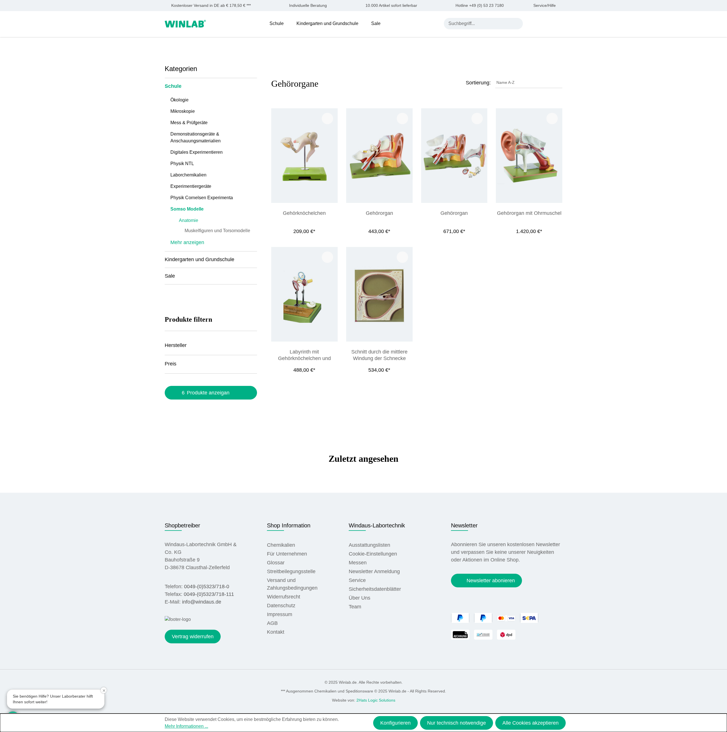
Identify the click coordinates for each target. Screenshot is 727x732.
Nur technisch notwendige (456, 723)
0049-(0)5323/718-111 (209, 594)
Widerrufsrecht (283, 597)
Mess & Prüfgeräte (189, 122)
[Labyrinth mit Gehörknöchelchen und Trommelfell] (304, 294)
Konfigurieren (395, 723)
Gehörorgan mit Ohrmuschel (529, 213)
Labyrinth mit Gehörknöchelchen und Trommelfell (304, 355)
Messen (358, 562)
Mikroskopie (182, 111)
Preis (170, 364)
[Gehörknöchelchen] (304, 155)
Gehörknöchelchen (304, 213)
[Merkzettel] (546, 23)
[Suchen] (517, 23)
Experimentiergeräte (190, 186)
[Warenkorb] (558, 23)
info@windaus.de (201, 602)
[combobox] (478, 23)
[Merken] (327, 118)
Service (357, 580)
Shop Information (288, 525)
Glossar (276, 562)
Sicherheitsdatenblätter (375, 589)
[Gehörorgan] (379, 155)
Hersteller (176, 345)
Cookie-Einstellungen (373, 554)
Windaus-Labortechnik (377, 525)
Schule (173, 86)
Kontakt (275, 632)
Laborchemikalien (188, 174)
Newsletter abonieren (491, 580)
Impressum (279, 614)
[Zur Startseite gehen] (185, 23)
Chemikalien (281, 545)
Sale (170, 276)
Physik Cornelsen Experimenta (201, 197)
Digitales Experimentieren (196, 152)
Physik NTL (182, 163)
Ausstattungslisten (369, 545)
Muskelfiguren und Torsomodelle (217, 230)
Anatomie (188, 220)
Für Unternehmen (287, 554)
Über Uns (359, 598)
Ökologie (179, 99)
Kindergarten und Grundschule (199, 259)
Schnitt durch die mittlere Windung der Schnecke (379, 355)
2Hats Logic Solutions (375, 700)
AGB (272, 623)
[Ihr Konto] (532, 23)
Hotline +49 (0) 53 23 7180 (480, 5)
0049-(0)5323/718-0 (206, 586)
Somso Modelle (187, 209)
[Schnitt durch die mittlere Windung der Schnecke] (379, 294)
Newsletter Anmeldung (374, 571)
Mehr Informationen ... (186, 726)
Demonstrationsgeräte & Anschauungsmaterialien (195, 137)
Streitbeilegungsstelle (291, 571)
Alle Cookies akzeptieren (530, 723)
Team (355, 607)
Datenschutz (281, 605)
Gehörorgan (379, 213)
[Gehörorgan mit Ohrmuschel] (529, 155)
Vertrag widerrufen (193, 636)
